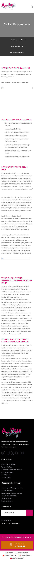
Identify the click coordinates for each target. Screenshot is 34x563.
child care (6, 302)
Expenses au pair (6, 501)
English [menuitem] (10, 552)
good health (9, 245)
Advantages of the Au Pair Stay (11, 469)
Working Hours (6, 498)
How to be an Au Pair (8, 464)
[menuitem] (9, 552)
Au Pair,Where (6, 475)
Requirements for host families (11, 493)
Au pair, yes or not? (7, 490)
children (19, 361)
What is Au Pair (6, 467)
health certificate (15, 398)
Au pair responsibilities (9, 496)
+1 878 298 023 (19, 546)
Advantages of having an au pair (12, 488)
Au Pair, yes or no (7, 472)
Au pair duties (6, 477)
